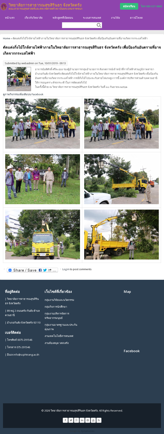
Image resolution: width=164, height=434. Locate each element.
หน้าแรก (10, 17)
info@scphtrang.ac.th (26, 354)
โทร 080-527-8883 (151, 6)
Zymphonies (87, 430)
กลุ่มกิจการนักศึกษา (56, 306)
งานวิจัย (115, 17)
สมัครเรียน (129, 6)
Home (6, 38)
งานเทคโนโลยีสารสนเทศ (59, 336)
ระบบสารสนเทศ (92, 17)
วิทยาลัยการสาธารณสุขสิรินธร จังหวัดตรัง (45, 5)
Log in (65, 269)
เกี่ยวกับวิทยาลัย (34, 17)
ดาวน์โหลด (136, 17)
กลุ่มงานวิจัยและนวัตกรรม (59, 300)
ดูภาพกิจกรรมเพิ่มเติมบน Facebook (23, 94)
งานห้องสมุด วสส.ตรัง (57, 343)
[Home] (4, 6)
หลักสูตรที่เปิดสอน (63, 17)
